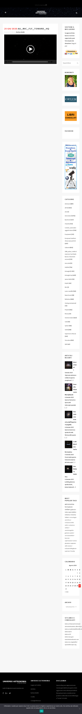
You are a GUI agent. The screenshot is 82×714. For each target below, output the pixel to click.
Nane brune (68, 295)
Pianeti (67, 310)
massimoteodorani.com (72, 639)
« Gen (66, 592)
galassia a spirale (69, 533)
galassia (73, 509)
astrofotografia (69, 530)
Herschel (67, 263)
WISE (66, 344)
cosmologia (72, 517)
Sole (66, 321)
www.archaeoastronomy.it (72, 624)
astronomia (69, 504)
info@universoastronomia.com (15, 688)
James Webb (68, 279)
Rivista (67, 314)
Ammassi (67, 204)
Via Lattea (67, 340)
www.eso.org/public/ (71, 642)
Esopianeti (68, 234)
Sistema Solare (69, 317)
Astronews (68, 216)
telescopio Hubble (70, 512)
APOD (66, 208)
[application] (30, 49)
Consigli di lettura (36, 700)
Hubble (67, 267)
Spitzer (67, 325)
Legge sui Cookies (36, 685)
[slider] (30, 61)
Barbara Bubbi (20, 32)
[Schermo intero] (55, 62)
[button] (30, 49)
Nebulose (67, 299)
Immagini (67, 271)
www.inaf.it (68, 631)
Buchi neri (67, 220)
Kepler (67, 283)
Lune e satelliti (69, 291)
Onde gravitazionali (70, 303)
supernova (67, 551)
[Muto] (51, 62)
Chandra (67, 224)
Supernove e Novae (70, 333)
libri (66, 287)
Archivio (33, 689)
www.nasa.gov (69, 637)
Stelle (66, 329)
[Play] (6, 62)
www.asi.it (68, 634)
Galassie (67, 247)
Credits (33, 697)
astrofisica (68, 520)
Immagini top (68, 275)
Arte (66, 212)
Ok (41, 711)
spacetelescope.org (70, 644)
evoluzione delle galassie (70, 548)
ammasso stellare (69, 535)
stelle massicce (68, 546)
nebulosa (67, 515)
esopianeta (73, 543)
